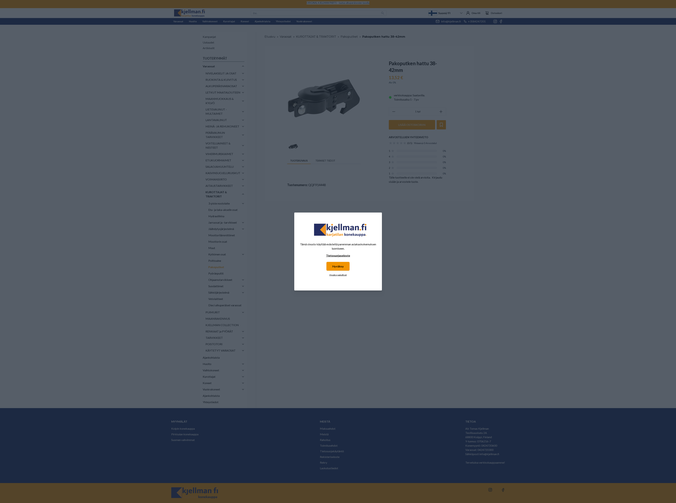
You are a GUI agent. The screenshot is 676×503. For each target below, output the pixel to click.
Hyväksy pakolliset (338, 275)
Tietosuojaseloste (338, 255)
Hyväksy (338, 266)
